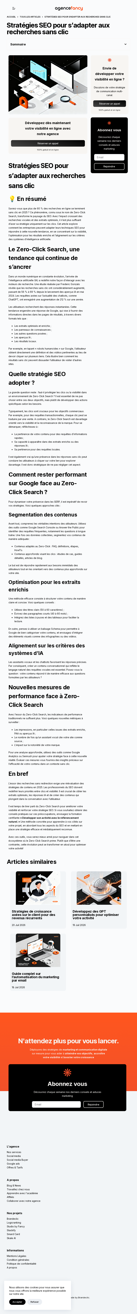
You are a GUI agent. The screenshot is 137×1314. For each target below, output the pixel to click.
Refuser (35, 1301)
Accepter (17, 1301)
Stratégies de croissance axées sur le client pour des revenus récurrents (33, 914)
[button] (125, 44)
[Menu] (13, 8)
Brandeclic (83, 1297)
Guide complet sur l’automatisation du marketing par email (35, 977)
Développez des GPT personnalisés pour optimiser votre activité (96, 914)
